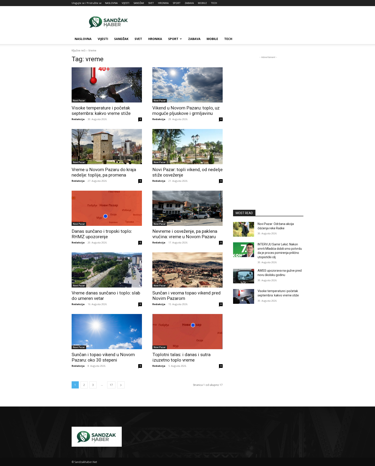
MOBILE (202, 3)
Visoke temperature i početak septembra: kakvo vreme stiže (101, 110)
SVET (151, 3)
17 (111, 385)
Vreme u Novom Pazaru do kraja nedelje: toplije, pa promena (104, 172)
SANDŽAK (138, 3)
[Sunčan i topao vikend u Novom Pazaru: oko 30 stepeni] (107, 331)
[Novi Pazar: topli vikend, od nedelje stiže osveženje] (187, 146)
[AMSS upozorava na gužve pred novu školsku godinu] (243, 276)
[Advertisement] (224, 22)
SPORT (177, 3)
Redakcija (78, 119)
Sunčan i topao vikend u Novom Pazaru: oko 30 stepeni (103, 357)
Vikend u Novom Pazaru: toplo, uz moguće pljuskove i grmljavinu (186, 110)
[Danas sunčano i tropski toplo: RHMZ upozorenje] (107, 208)
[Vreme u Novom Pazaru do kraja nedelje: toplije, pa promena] (107, 146)
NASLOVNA (111, 3)
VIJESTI (125, 3)
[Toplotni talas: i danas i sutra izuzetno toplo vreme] (187, 331)
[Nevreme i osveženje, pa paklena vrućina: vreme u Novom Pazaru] (187, 208)
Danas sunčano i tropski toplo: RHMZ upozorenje (102, 234)
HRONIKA (163, 3)
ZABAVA (189, 3)
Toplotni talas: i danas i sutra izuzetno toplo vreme (181, 357)
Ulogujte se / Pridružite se (87, 3)
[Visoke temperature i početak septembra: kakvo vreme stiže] (107, 84)
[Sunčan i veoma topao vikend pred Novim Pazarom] (187, 270)
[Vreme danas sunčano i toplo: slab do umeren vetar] (107, 270)
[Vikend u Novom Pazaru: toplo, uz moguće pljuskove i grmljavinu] (187, 84)
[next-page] (121, 384)
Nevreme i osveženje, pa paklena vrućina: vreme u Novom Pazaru (184, 234)
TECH (214, 3)
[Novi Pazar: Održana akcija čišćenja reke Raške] (243, 229)
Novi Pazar (79, 100)
